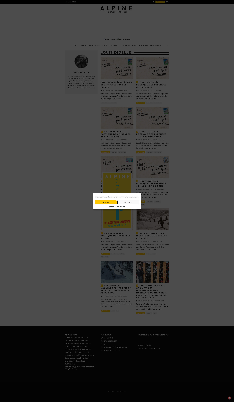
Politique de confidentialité (117, 207)
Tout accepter (105, 202)
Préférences (128, 202)
